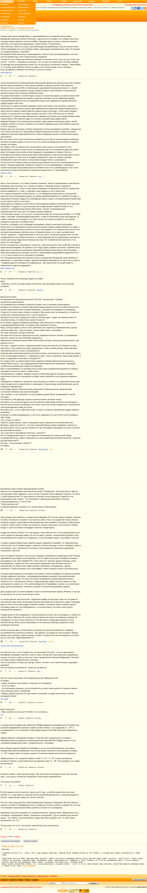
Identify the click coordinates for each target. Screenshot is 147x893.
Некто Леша (43, 641)
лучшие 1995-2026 (24, 13)
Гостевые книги (87, 5)
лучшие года (22, 10)
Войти (135, 5)
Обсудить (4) (22, 272)
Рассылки (67, 5)
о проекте (23, 887)
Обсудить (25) (23, 176)
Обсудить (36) (23, 641)
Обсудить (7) (22, 671)
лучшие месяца (23, 7)
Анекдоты (7, 1)
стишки (35, 880)
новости (39, 887)
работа (9, 173)
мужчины (3, 173)
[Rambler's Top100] (63, 891)
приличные (4, 20)
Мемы (35, 1)
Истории (21, 1)
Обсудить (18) (23, 510)
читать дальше (30, 866)
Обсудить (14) (22, 76)
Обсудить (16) (22, 829)
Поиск (119, 1)
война (2, 72)
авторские (4, 23)
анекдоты (13, 880)
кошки (6, 699)
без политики (5, 17)
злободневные (6, 13)
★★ (41, 272)
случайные (21, 17)
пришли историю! (139, 880)
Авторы (92, 1)
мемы (21, 880)
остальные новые (14, 876)
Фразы (49, 1)
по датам (21, 23)
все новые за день (7, 10)
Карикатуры (77, 1)
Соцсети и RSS (76, 5)
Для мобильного (57, 5)
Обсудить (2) (22, 702)
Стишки (63, 1)
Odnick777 (40, 290)
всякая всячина (42, 876)
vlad (39, 176)
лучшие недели (23, 4)
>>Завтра (16, 836)
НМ (38, 272)
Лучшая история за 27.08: (13, 846)
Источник (42, 510)
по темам (21, 20)
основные (4, 4)
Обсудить (21, 718)
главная (4, 880)
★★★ (51, 449)
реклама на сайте (6, 887)
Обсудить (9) (22, 290)
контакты (16, 887)
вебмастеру (31, 887)
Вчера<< (4, 836)
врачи (2, 268)
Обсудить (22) (22, 767)
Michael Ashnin (43, 449)
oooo (38, 671)
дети (2, 699)
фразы (27, 880)
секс (13, 268)
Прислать (105, 1)
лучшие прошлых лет (8, 7)
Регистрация (142, 5)
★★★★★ (51, 641)
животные (8, 72)
